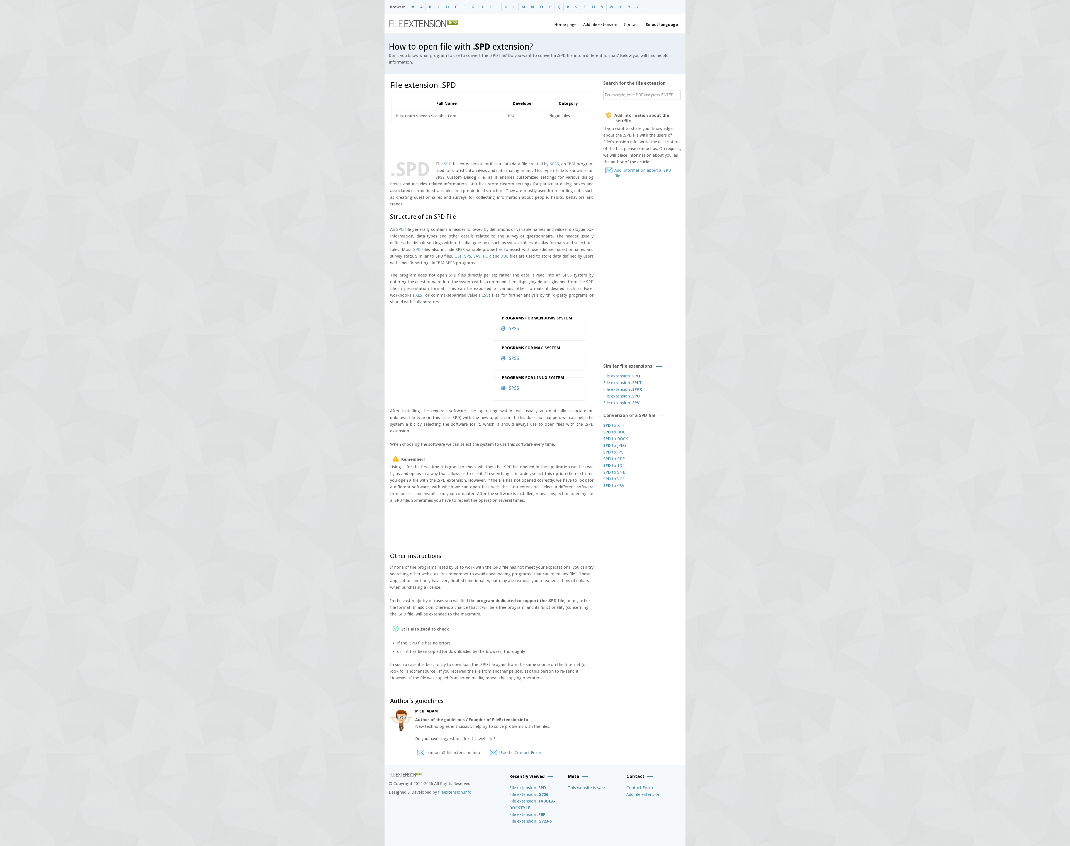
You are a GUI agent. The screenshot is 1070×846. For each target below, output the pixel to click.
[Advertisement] (491, 140)
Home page (565, 24)
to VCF (613, 478)
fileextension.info (454, 792)
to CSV (613, 485)
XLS (418, 295)
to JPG (613, 452)
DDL (504, 256)
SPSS (554, 163)
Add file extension (600, 24)
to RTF (613, 425)
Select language (662, 24)
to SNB (614, 472)
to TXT (613, 465)
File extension (621, 376)
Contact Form (639, 787)
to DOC (614, 432)
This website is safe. (587, 787)
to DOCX (615, 438)
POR (487, 256)
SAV (476, 256)
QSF (458, 256)
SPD (447, 163)
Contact (631, 24)
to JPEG (614, 445)
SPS (467, 256)
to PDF (614, 458)
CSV (485, 295)
